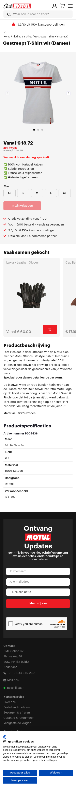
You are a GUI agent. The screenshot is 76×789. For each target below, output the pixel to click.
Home (6, 36)
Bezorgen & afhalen (16, 712)
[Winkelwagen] (62, 5)
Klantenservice (13, 696)
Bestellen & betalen (16, 707)
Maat (7, 186)
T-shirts (28, 36)
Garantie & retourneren (18, 717)
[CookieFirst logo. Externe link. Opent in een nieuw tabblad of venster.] (4, 737)
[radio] (9, 193)
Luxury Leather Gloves (22, 262)
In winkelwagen (22, 205)
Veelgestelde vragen (17, 723)
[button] (34, 130)
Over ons (9, 702)
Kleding (17, 36)
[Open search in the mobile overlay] (38, 14)
